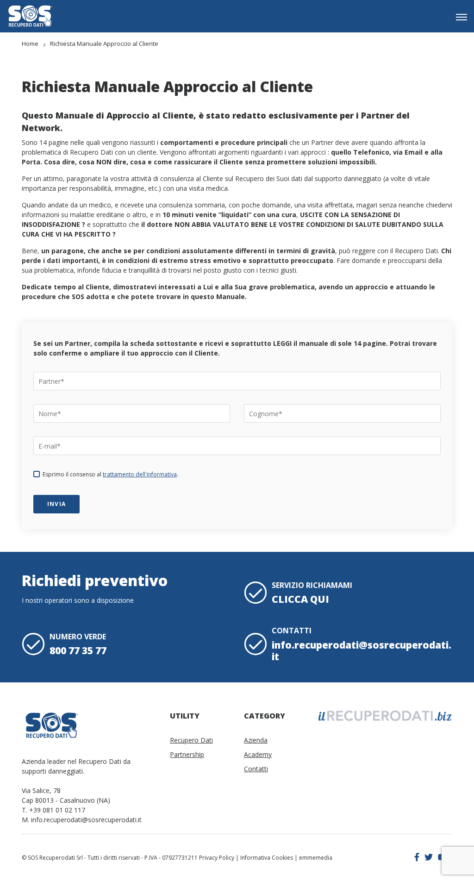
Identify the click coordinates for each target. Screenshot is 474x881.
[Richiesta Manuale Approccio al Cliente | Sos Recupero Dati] (30, 16)
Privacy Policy (216, 858)
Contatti (256, 768)
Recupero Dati (191, 740)
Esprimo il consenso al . (110, 474)
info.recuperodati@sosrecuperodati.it (361, 650)
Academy (258, 754)
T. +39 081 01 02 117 (53, 810)
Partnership (187, 754)
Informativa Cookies (266, 858)
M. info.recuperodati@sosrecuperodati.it (82, 819)
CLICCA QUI (300, 599)
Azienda (256, 740)
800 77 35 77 (78, 650)
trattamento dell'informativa (140, 474)
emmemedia (315, 858)
